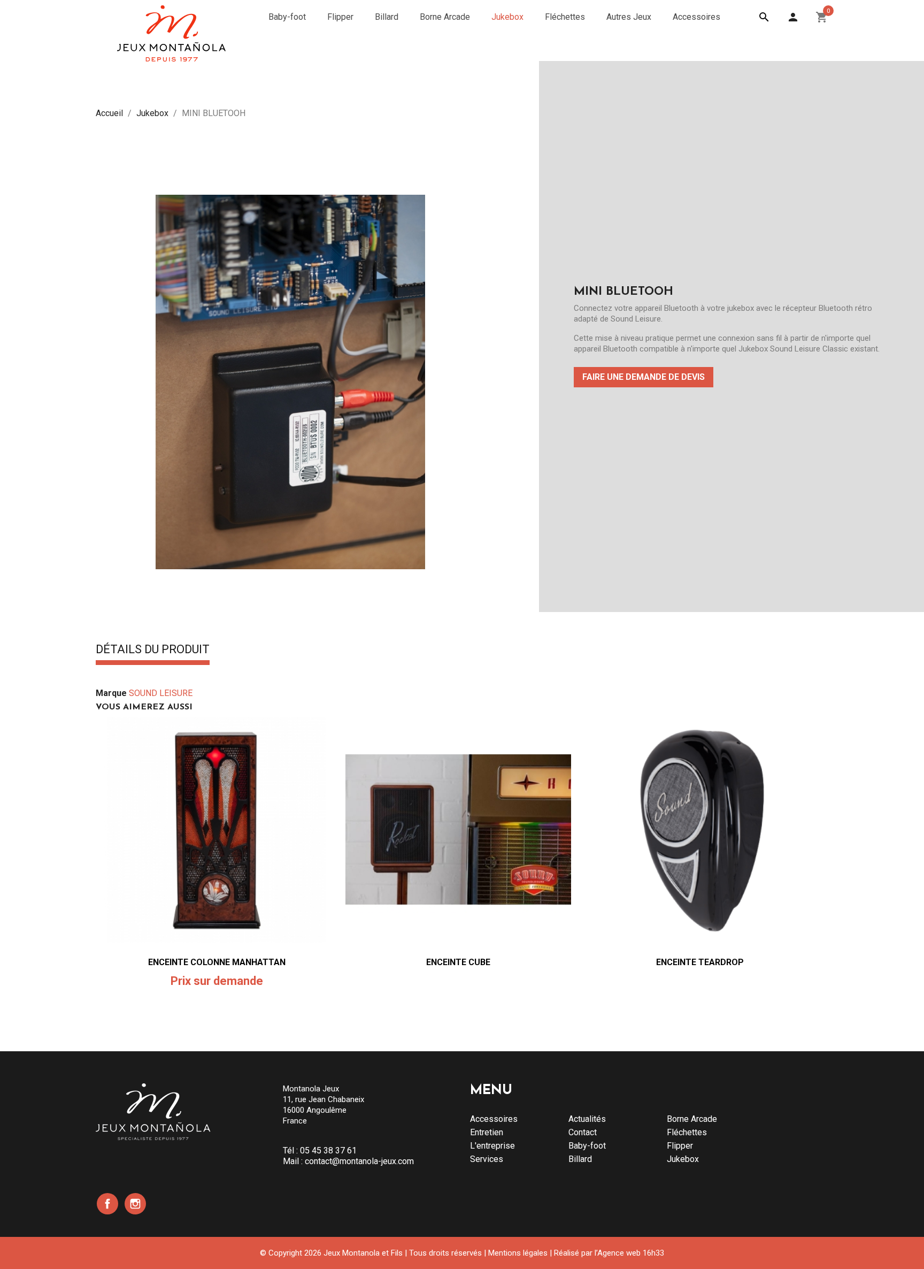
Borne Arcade (692, 1119)
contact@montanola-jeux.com (359, 1161)
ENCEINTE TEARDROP (700, 962)
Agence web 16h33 (630, 1253)
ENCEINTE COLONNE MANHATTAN (217, 962)
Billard (580, 1159)
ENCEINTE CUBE (458, 962)
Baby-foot (587, 1146)
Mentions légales (518, 1253)
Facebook (107, 1203)
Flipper (680, 1146)
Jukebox (683, 1159)
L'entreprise (492, 1146)
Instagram (135, 1203)
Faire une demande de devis (643, 377)
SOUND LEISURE (160, 693)
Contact (582, 1132)
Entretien (486, 1132)
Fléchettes (687, 1132)
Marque (111, 693)
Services (486, 1159)
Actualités (587, 1119)
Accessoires (494, 1119)
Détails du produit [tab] (153, 650)
